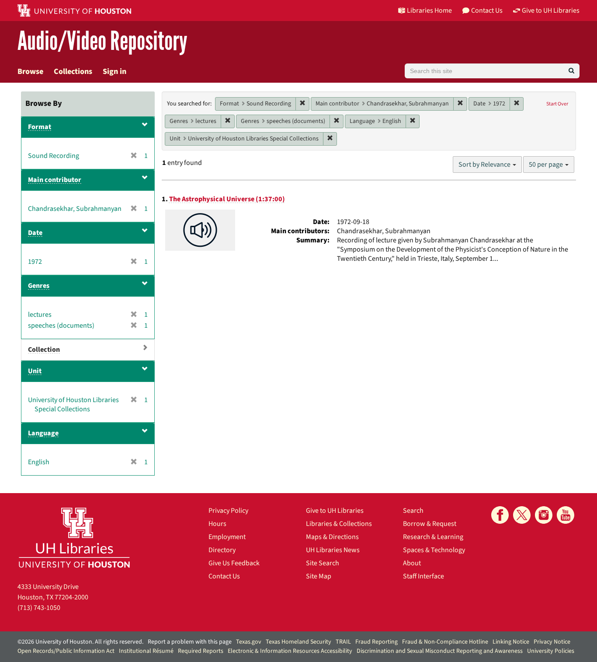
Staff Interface (423, 576)
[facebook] (500, 515)
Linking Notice (511, 641)
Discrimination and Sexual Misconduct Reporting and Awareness (440, 651)
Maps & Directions (332, 537)
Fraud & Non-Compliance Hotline (445, 641)
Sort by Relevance (485, 164)
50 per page (546, 164)
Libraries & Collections (339, 524)
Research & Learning (433, 537)
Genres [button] (38, 286)
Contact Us (224, 576)
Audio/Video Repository (102, 41)
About (412, 563)
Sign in (114, 71)
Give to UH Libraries (335, 510)
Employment (227, 537)
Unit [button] (35, 371)
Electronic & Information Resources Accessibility (290, 651)
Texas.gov (248, 641)
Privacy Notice (552, 641)
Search (413, 510)
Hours (217, 524)
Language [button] (43, 433)
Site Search (322, 563)
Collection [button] (44, 349)
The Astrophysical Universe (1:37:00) (227, 199)
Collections (73, 71)
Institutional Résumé (146, 651)
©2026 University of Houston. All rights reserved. (80, 641)
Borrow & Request (429, 524)
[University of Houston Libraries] (74, 537)
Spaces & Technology (434, 550)
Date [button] (35, 233)
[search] (571, 70)
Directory (222, 550)
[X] (522, 515)
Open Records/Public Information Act (66, 651)
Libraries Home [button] (429, 10)
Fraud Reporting (376, 641)
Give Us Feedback (234, 563)
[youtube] (565, 515)
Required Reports (200, 651)
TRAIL (343, 641)
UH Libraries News (333, 550)
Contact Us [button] (487, 10)
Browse (30, 71)
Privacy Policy (228, 510)
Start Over (557, 104)
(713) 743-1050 (38, 608)
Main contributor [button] (54, 180)
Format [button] (39, 127)
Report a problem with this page (190, 641)
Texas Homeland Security (298, 641)
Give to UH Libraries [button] (551, 10)
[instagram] (543, 515)
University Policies (550, 651)
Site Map (318, 576)
